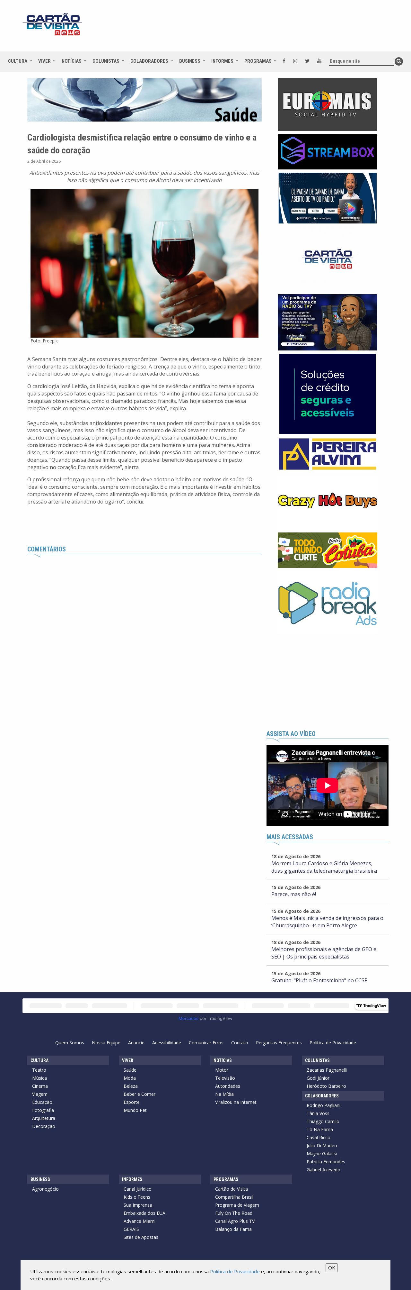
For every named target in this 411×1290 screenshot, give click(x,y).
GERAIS (131, 1229)
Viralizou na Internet (236, 1102)
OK (331, 1267)
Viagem (40, 1094)
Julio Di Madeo (322, 1145)
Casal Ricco (318, 1137)
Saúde (130, 1070)
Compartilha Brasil (234, 1197)
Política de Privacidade (333, 1043)
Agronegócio (45, 1189)
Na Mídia (224, 1094)
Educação (42, 1102)
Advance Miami (139, 1221)
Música (39, 1078)
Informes (222, 61)
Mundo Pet (135, 1110)
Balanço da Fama (233, 1229)
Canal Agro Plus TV (235, 1221)
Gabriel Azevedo (323, 1170)
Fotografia (43, 1110)
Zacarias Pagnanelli (327, 1070)
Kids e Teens (137, 1197)
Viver (44, 61)
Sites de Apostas (141, 1237)
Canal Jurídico (138, 1189)
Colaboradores (149, 61)
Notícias (72, 61)
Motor (221, 1070)
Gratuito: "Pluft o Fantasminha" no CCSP (319, 980)
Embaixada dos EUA (144, 1213)
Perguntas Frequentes (279, 1043)
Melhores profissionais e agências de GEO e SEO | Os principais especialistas (323, 953)
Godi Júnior (318, 1078)
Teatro (39, 1070)
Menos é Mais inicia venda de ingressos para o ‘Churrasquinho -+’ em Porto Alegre (327, 921)
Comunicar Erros (206, 1043)
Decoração (43, 1126)
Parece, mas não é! (293, 894)
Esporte (132, 1102)
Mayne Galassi (322, 1153)
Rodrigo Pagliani (323, 1105)
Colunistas (105, 61)
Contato (239, 1043)
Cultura (17, 61)
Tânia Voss (318, 1113)
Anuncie (136, 1043)
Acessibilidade (166, 1043)
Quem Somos (69, 1043)
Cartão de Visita (231, 1189)
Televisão (225, 1078)
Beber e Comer (139, 1094)
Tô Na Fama (320, 1129)
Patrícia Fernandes (326, 1161)
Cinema (40, 1086)
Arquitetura (43, 1118)
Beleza (131, 1086)
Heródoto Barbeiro (326, 1086)
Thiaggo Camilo (323, 1121)
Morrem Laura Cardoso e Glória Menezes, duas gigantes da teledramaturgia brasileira (324, 867)
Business (189, 61)
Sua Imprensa (138, 1205)
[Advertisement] (263, 28)
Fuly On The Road (233, 1213)
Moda (130, 1078)
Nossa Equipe (106, 1043)
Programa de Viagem (237, 1205)
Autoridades (227, 1086)
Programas (258, 61)
